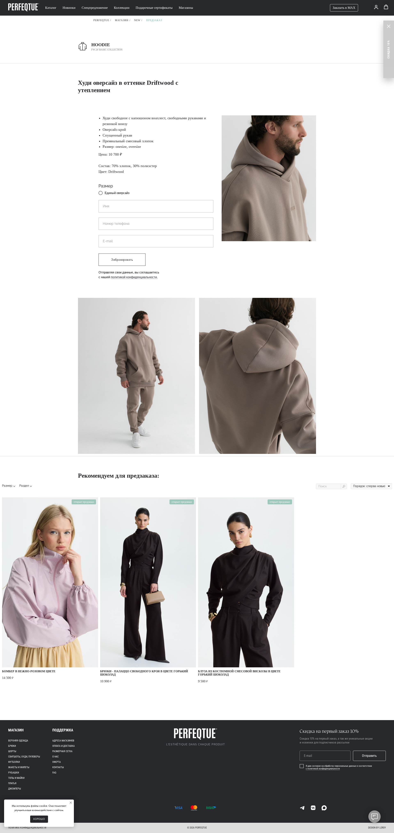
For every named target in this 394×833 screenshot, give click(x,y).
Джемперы (14, 788)
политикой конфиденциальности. (134, 277)
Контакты (58, 767)
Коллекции (121, 7)
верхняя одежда (18, 740)
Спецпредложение (95, 7)
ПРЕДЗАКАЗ (154, 20)
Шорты (12, 751)
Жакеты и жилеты (18, 767)
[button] (376, 7)
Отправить (369, 756)
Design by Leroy (377, 827)
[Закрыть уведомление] (71, 803)
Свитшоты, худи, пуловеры (24, 756)
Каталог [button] (50, 7)
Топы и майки (16, 778)
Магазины (186, 7)
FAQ (54, 772)
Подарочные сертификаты (154, 7)
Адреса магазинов (63, 740)
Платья (12, 783)
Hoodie (100, 44)
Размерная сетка (62, 751)
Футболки (14, 762)
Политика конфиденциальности (27, 827)
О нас (55, 756)
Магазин (121, 20)
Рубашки (13, 772)
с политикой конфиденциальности (323, 768)
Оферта (56, 762)
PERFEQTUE (101, 20)
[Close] (388, 26)
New (137, 20)
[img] (302, 807)
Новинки (69, 7)
